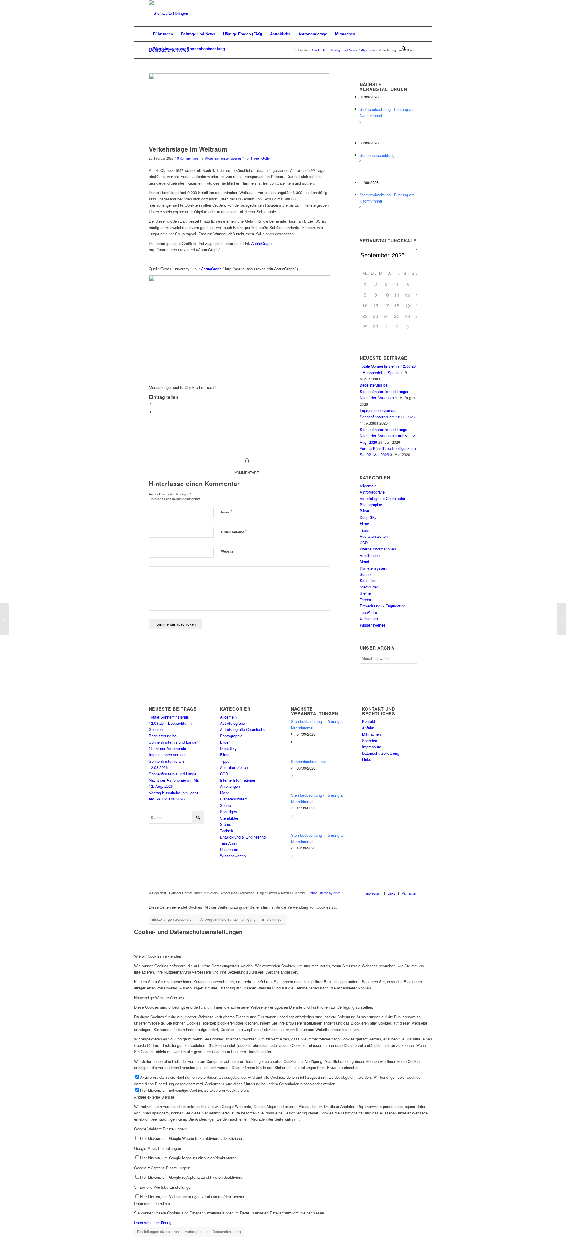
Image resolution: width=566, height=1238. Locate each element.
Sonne (365, 574)
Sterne (365, 593)
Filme (364, 523)
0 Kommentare (187, 158)
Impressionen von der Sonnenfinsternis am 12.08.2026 (167, 761)
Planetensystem (373, 568)
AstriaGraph (261, 243)
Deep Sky (368, 517)
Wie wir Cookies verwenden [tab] (157, 956)
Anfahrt (368, 728)
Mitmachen (371, 734)
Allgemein (212, 158)
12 (407, 295)
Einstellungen (272, 919)
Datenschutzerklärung (380, 753)
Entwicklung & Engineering (382, 606)
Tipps (364, 530)
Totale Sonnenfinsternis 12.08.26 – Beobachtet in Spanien (170, 723)
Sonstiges (368, 580)
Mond (364, 561)
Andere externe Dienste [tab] (154, 1097)
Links (366, 759)
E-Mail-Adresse (234, 531)
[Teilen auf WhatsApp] (156, 403)
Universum (369, 618)
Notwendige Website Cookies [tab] (159, 997)
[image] (239, 107)
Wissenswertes (231, 158)
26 (407, 316)
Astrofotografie (372, 492)
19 (407, 305)
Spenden (369, 740)
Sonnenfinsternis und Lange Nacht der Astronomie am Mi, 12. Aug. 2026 (388, 436)
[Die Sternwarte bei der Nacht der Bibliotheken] (561, 619)
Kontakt (368, 721)
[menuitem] (163, 34)
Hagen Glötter (261, 158)
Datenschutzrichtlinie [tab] (152, 1203)
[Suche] (404, 48)
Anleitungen (370, 555)
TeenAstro (368, 612)
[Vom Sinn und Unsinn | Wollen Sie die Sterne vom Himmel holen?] (4, 619)
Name (226, 511)
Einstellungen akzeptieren (173, 919)
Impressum (371, 746)
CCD (364, 542)
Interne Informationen (378, 549)
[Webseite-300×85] (168, 13)
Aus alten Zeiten (374, 536)
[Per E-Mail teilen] (156, 412)
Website (227, 551)
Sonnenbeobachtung (377, 155)
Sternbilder (369, 587)
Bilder (364, 511)
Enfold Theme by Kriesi (324, 892)
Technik (366, 599)
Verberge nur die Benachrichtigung (228, 919)
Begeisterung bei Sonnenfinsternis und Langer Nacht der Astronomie (384, 391)
